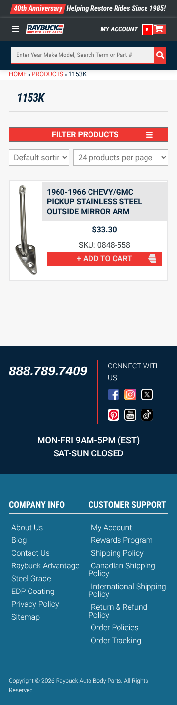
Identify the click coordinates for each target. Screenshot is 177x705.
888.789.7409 (48, 371)
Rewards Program (122, 540)
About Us (27, 527)
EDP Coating (33, 591)
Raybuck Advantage (45, 565)
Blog (19, 540)
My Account (119, 29)
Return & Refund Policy (117, 611)
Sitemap (25, 616)
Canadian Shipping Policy (121, 569)
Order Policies (115, 627)
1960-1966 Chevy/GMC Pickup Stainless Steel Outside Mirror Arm (94, 201)
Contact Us (30, 553)
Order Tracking (116, 640)
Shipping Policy (117, 553)
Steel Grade (31, 578)
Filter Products (85, 134)
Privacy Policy (35, 604)
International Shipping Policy (127, 590)
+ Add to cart (104, 258)
